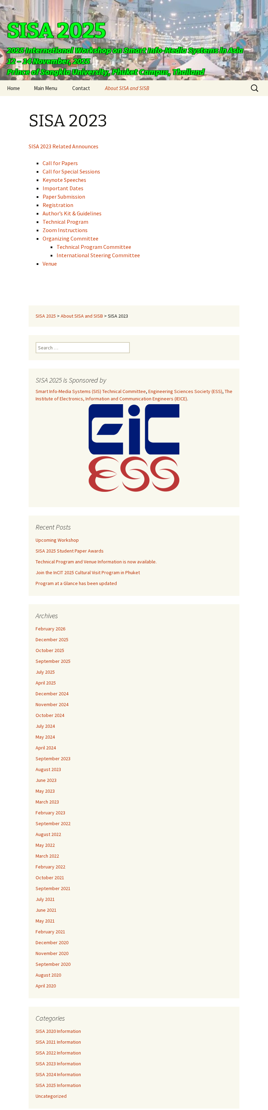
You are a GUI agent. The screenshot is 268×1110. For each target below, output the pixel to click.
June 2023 (46, 780)
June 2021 (46, 910)
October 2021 (50, 877)
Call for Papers (60, 163)
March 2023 (47, 802)
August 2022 (48, 834)
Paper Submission (64, 196)
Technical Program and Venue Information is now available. (96, 561)
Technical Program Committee (94, 246)
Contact (81, 88)
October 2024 (50, 715)
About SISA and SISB (127, 88)
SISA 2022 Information (58, 1053)
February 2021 (50, 931)
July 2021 (45, 899)
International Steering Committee (98, 255)
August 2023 (48, 769)
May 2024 (45, 737)
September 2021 (53, 888)
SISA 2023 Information (58, 1063)
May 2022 (45, 845)
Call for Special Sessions (71, 171)
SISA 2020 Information (58, 1031)
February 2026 (50, 629)
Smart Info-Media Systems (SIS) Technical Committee (91, 391)
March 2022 (47, 856)
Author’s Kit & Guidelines (72, 213)
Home (13, 88)
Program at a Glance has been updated (76, 583)
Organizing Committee (70, 238)
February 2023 (50, 812)
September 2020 (53, 964)
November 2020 (52, 953)
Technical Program (65, 221)
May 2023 (45, 791)
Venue (50, 263)
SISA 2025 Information (58, 1085)
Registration (58, 204)
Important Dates (63, 188)
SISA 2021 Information (58, 1042)
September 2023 (53, 758)
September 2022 (53, 823)
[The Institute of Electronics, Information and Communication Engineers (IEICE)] (134, 429)
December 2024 (52, 693)
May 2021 (45, 921)
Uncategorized (51, 1096)
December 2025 (52, 639)
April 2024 (46, 748)
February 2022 (50, 867)
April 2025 (46, 683)
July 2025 (45, 672)
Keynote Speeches (64, 179)
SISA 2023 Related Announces (63, 146)
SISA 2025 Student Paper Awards (70, 551)
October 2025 (50, 650)
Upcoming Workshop (57, 540)
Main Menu (45, 88)
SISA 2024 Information (58, 1074)
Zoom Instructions (65, 230)
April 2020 (46, 986)
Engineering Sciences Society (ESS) (185, 391)
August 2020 (48, 975)
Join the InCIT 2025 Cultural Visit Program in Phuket (88, 572)
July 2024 (45, 726)
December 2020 (52, 942)
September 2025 (53, 661)
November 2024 (52, 704)
